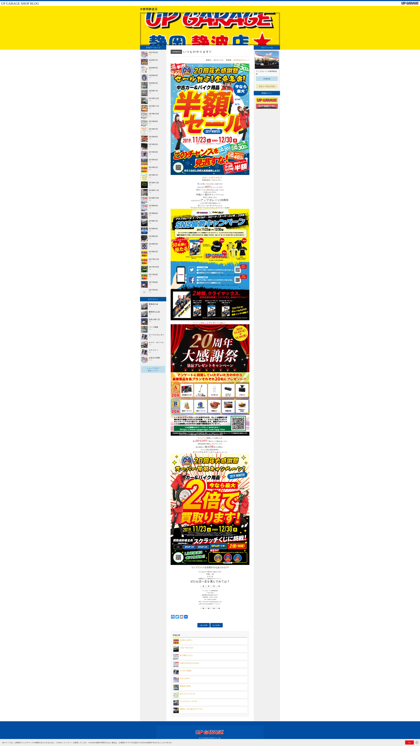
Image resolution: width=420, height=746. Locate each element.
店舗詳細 (266, 79)
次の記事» (216, 625)
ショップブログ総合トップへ (153, 369)
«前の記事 (204, 625)
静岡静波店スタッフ (241, 60)
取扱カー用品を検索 (267, 86)
